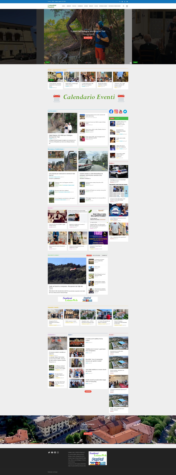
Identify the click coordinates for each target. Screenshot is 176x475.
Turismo (174, 29)
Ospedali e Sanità (103, 6)
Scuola (96, 6)
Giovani (86, 6)
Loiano (49, 1)
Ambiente (69, 6)
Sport (87, 342)
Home (63, 6)
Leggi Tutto (88, 433)
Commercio (80, 6)
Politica (74, 6)
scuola (112, 373)
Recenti (117, 118)
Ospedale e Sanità (53, 325)
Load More (88, 391)
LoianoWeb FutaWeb (52, 6)
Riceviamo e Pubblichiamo (115, 6)
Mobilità (91, 6)
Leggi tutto (88, 37)
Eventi (99, 86)
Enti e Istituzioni (86, 29)
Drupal (55, 472)
